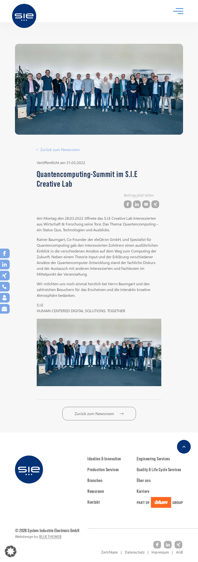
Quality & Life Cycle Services (159, 469)
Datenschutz (135, 552)
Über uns (144, 480)
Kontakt (93, 502)
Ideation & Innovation (104, 458)
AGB (179, 552)
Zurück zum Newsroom (60, 149)
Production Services (103, 469)
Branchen (94, 480)
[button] (10, 551)
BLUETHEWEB (50, 536)
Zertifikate (109, 552)
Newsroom (95, 491)
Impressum (160, 552)
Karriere (143, 491)
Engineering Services (153, 458)
